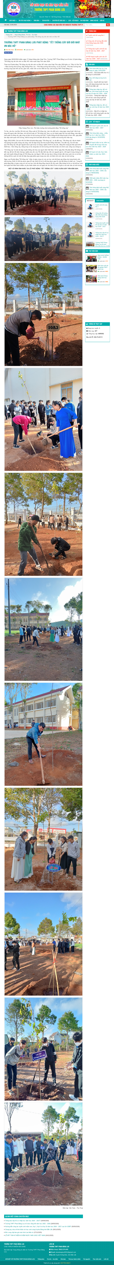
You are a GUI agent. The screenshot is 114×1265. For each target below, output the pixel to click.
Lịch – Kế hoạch (73, 20)
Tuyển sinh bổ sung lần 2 (96, 35)
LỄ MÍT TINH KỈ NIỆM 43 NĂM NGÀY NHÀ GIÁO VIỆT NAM (25, 1235)
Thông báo (92, 31)
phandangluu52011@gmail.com (66, 1252)
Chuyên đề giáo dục (59, 20)
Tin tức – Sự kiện (52, 1259)
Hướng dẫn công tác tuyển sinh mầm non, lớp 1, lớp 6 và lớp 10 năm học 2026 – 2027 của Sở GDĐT (38, 1226)
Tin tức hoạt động (25, 20)
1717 (106, 261)
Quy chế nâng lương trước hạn (98, 79)
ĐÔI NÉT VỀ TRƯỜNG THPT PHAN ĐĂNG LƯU (20, 1259)
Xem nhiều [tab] (100, 201)
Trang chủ (9, 35)
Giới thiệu (12, 20)
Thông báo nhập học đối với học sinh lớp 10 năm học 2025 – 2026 (97, 107)
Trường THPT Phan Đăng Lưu (18, 31)
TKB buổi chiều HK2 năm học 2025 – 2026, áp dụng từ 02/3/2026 (97, 180)
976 (33, 49)
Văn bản (36, 20)
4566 (106, 281)
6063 (106, 271)
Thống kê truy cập (95, 324)
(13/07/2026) (89, 45)
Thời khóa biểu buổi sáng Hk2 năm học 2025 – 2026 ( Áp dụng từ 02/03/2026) (97, 189)
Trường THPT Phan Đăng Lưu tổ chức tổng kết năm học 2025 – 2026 (27, 1223)
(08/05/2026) (104, 58)
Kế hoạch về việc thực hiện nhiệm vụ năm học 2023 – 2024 (96, 154)
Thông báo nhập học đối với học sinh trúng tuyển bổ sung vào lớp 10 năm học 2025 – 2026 (97, 91)
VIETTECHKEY (65, 1263)
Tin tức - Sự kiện (31, 35)
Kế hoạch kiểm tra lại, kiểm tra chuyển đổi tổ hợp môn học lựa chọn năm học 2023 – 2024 (97, 144)
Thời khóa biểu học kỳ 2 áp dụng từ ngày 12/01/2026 (98, 69)
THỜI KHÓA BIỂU (94, 165)
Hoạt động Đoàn (20, 35)
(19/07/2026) (89, 37)
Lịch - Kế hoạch (94, 122)
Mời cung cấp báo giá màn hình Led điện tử (19, 1232)
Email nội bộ (94, 20)
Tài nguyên (46, 20)
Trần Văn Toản (9, 49)
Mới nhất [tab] (90, 201)
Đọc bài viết (8, 52)
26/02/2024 (20, 49)
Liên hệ (102, 20)
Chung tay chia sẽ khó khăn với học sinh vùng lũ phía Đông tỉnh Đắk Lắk (28, 1229)
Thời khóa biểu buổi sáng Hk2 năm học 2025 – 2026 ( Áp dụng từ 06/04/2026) (97, 171)
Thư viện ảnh (84, 20)
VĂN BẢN (92, 64)
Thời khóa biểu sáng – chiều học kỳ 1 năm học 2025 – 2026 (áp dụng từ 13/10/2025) (97, 135)
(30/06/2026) (98, 238)
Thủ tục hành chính (74, 1259)
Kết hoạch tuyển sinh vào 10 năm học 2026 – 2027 (98, 127)
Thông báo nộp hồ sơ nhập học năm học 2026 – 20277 (22, 1220)
